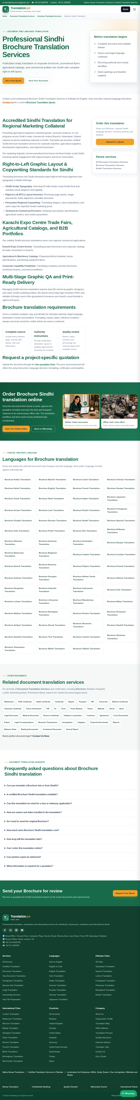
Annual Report (72, 729)
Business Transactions (47, 722)
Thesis (90, 709)
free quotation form (45, 364)
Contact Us (100, 1052)
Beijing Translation (10, 1028)
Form (63, 709)
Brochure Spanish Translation (121, 520)
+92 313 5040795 (41, 3)
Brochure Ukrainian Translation (116, 636)
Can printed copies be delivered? (24, 857)
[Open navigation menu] (134, 9)
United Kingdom (56, 1023)
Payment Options (103, 1042)
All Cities (99, 962)
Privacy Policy (117, 1096)
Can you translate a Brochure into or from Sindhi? (32, 785)
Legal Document (11, 716)
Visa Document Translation (14, 976)
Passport (82, 702)
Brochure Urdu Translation (17, 531)
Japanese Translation (58, 999)
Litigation (81, 722)
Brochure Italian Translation (86, 498)
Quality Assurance (103, 1037)
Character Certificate (12, 709)
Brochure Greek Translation (17, 498)
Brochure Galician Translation (19, 578)
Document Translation (11, 971)
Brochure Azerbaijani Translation (82, 542)
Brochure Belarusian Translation (14, 554)
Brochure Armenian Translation (48, 542)
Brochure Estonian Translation (47, 566)
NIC (92, 702)
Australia (53, 1037)
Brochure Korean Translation (18, 510)
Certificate (59, 702)
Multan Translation (104, 995)
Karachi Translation (104, 971)
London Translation (10, 1014)
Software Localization (73, 716)
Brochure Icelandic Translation (47, 589)
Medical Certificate (120, 702)
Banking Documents (29, 729)
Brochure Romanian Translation (116, 613)
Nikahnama (9, 702)
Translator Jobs (102, 1047)
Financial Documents (99, 722)
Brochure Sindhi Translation (86, 520)
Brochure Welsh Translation (52, 649)
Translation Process (104, 1033)
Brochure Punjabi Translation (18, 520)
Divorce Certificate (51, 716)
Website (101, 709)
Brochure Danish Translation (18, 566)
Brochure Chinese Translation (121, 479)
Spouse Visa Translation (12, 985)
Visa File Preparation (11, 999)
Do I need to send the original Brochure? (28, 821)
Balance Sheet (10, 729)
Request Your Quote (125, 893)
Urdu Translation (56, 976)
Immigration (67, 722)
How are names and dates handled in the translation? (34, 812)
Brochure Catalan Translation (86, 554)
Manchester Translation (12, 1061)
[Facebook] (4, 930)
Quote (125, 9)
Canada (52, 1028)
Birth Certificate (25, 702)
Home (4, 16)
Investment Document (52, 729)
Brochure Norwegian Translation (48, 613)
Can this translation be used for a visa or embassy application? (39, 803)
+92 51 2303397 (64, 3)
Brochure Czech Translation (86, 479)
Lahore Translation (104, 976)
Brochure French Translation (86, 488)
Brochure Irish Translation (119, 590)
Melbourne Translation (12, 1019)
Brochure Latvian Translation (18, 601)
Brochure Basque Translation (121, 542)
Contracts (91, 716)
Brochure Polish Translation (52, 531)
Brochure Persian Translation (86, 613)
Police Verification (34, 709)
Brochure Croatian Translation (121, 554)
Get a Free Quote (13, 81)
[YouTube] (22, 930)
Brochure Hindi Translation (51, 498)
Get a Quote (101, 1056)
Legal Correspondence (23, 722)
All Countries (54, 1014)
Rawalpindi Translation (105, 990)
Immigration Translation (12, 981)
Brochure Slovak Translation (52, 625)
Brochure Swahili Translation (120, 625)
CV (55, 709)
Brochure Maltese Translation (18, 613)
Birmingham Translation (12, 1056)
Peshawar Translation (105, 985)
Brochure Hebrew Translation (120, 578)
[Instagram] (16, 930)
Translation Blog (103, 1023)
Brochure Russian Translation (53, 520)
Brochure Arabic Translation (18, 479)
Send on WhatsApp (43, 429)
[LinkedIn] (10, 930)
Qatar (51, 1061)
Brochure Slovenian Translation (82, 625)
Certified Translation (11, 966)
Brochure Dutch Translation (17, 488)
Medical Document (31, 716)
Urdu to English (55, 962)
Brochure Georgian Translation (48, 578)
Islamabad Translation (105, 966)
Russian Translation (57, 990)
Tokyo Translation (10, 1037)
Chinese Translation (57, 995)
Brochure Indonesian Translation (83, 589)
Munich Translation (10, 1042)
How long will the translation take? (24, 839)
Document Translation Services (22, 16)
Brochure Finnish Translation (121, 566)
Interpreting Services (11, 995)
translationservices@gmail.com (17, 3)
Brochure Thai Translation (51, 637)
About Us (99, 1014)
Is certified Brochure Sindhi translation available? (32, 794)
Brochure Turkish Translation (86, 637)
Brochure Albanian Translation (13, 542)
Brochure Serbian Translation (18, 625)
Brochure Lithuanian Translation (48, 601)
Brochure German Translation (121, 488)
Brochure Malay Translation (120, 601)
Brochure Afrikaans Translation (116, 531)
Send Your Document (38, 81)
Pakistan (52, 1019)
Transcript (103, 702)
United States (55, 1033)
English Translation (57, 971)
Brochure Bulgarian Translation (48, 554)
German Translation (57, 985)
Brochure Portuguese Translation (117, 510)
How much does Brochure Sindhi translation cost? (33, 830)
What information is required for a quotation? (30, 866)
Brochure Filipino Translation (86, 566)
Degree (71, 702)
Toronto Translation (10, 1047)
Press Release (76, 709)
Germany (53, 1042)
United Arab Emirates (58, 1047)
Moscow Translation (11, 1023)
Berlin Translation (10, 1052)
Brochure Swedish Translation (19, 637)
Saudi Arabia (54, 1052)
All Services (7, 962)
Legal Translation (9, 990)
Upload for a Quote (115, 142)
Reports (116, 722)
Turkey (52, 1056)
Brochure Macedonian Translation (83, 601)
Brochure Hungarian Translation (14, 589)
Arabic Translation (57, 981)
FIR (47, 709)
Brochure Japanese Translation (116, 498)
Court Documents (120, 716)
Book (121, 709)
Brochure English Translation (52, 488)
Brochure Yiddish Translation (86, 649)
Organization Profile (104, 1019)
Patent (7, 722)
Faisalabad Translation (105, 981)
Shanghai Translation (11, 1033)
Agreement (104, 716)
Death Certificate (43, 702)
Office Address (102, 1028)
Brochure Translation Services (49, 16)
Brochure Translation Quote (40, 102)
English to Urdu (55, 966)
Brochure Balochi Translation (52, 479)
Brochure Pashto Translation (86, 510)
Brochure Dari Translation (85, 531)
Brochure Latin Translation (51, 510)
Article (112, 709)
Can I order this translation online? (25, 848)
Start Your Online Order (16, 429)
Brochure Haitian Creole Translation (84, 578)
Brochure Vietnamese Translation (15, 648)
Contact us (8, 102)
